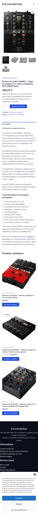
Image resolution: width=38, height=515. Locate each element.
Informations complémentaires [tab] (13, 128)
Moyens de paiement (7, 470)
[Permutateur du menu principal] (34, 4)
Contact (3, 467)
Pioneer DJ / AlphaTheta (16, 114)
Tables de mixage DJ (9, 78)
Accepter (19, 498)
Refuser (19, 504)
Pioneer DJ (31, 237)
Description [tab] (6, 124)
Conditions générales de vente (11, 454)
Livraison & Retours (7, 449)
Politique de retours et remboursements (14, 451)
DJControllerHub (12, 4)
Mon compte (4, 465)
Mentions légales (6, 456)
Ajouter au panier (18, 106)
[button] (35, 474)
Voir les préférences (19, 510)
